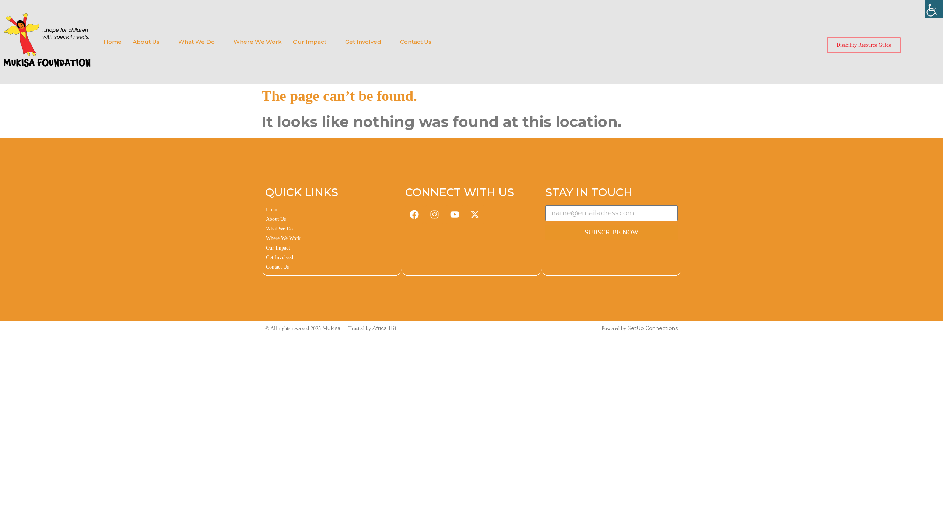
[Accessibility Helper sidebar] (934, 9)
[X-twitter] (475, 214)
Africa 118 (384, 328)
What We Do (196, 41)
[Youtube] (455, 214)
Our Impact (309, 41)
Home (113, 41)
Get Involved (363, 41)
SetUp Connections (653, 328)
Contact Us (415, 41)
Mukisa (331, 328)
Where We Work (258, 41)
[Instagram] (434, 214)
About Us (146, 41)
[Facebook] (414, 214)
